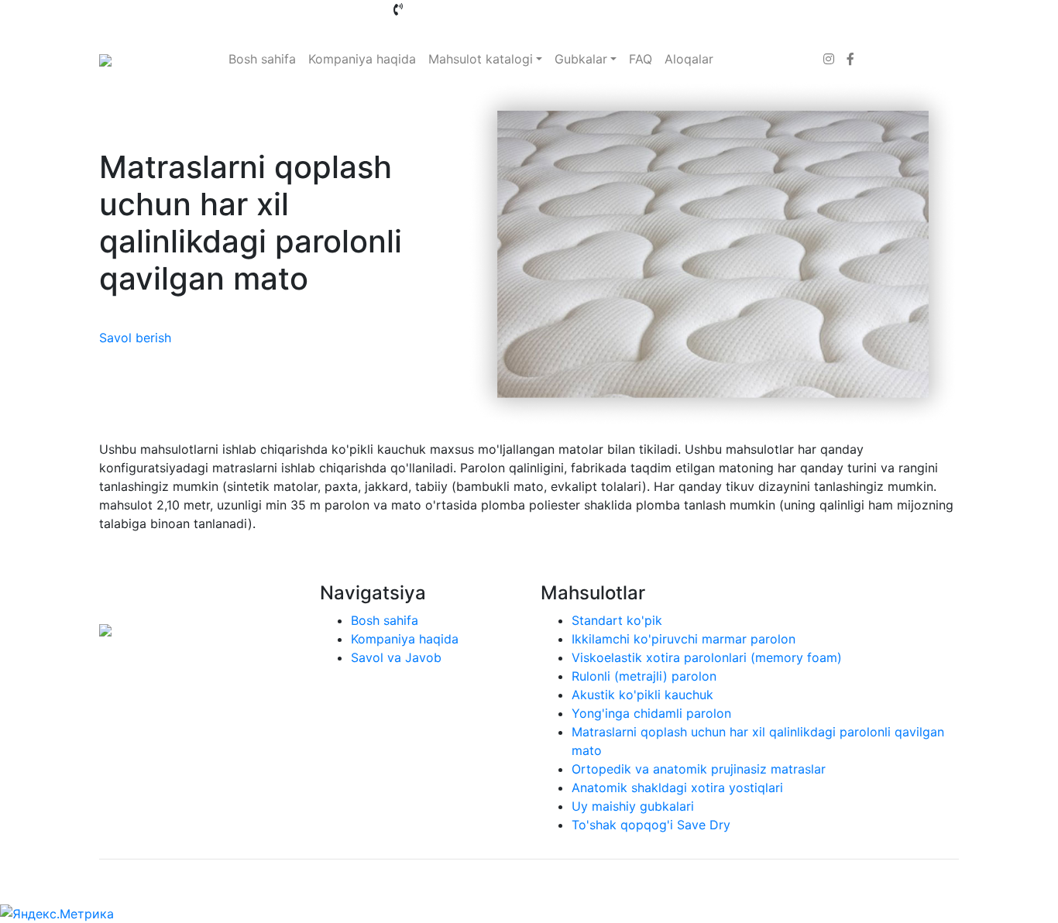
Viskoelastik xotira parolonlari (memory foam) (707, 657)
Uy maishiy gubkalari (633, 806)
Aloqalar (689, 59)
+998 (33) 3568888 (586, 9)
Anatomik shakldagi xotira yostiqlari (677, 787)
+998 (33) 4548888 (462, 9)
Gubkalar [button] (581, 59)
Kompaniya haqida (362, 59)
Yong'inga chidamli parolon (651, 713)
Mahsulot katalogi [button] (480, 59)
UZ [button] (867, 9)
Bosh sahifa (262, 59)
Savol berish (135, 337)
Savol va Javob (396, 657)
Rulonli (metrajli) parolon (644, 676)
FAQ (640, 59)
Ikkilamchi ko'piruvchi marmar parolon (683, 639)
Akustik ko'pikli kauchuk (642, 694)
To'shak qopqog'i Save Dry (651, 824)
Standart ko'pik (617, 620)
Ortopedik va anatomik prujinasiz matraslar (699, 769)
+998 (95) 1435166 (709, 9)
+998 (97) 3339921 (451, 28)
